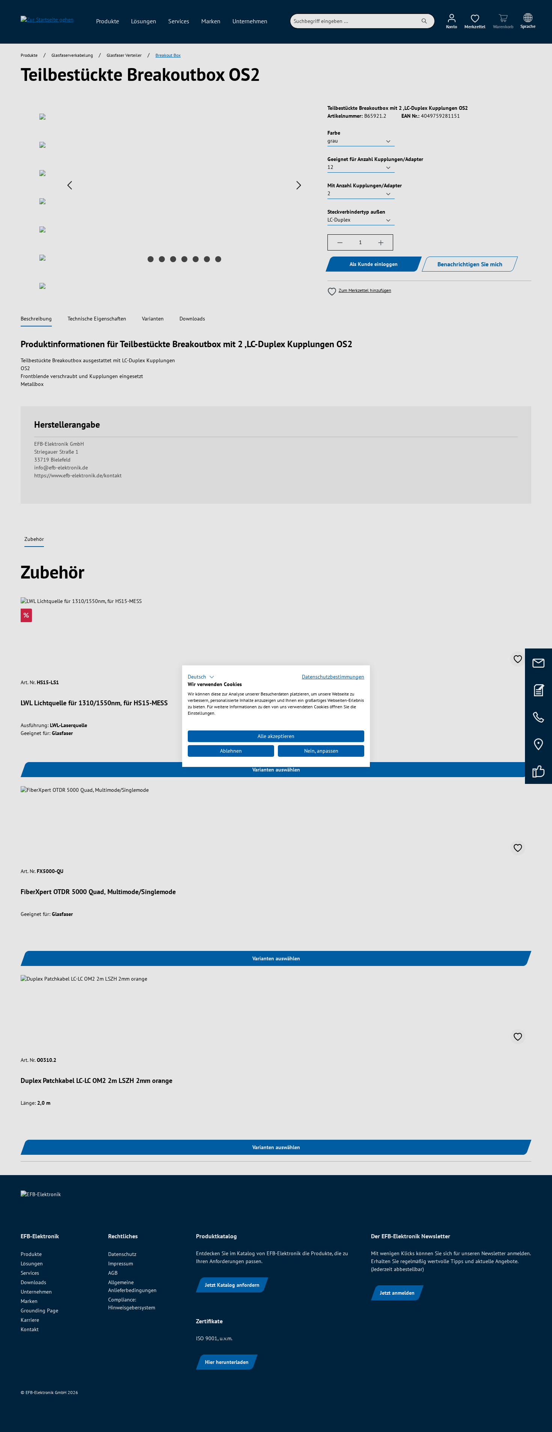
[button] (201, 676)
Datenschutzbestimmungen (333, 676)
